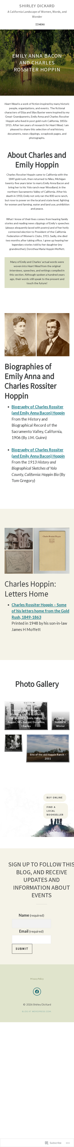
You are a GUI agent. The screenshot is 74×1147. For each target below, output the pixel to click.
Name (31, 915)
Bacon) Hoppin (52, 412)
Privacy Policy (37, 979)
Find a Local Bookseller (55, 811)
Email (31, 931)
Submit (22, 949)
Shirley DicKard (37, 5)
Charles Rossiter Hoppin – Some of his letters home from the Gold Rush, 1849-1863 (40, 610)
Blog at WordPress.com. (37, 1011)
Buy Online (55, 797)
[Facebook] (37, 992)
